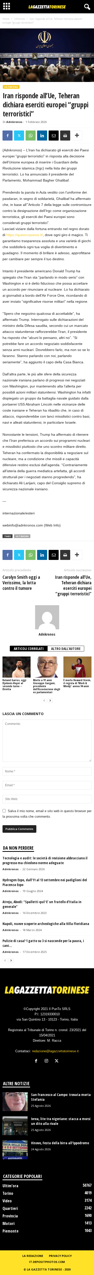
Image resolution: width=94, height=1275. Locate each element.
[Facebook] (8, 135)
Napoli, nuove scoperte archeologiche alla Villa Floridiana (46, 923)
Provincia (10, 1216)
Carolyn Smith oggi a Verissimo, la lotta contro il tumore (21, 582)
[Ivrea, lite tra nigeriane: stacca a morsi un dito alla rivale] (15, 1125)
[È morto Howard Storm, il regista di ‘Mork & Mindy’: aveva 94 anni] (77, 666)
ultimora (22, 536)
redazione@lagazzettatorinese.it (55, 1051)
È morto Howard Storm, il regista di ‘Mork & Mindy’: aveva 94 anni (77, 683)
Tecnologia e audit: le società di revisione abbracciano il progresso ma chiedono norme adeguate (45, 860)
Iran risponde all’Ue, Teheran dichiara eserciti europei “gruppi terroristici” (73, 585)
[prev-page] (44, 700)
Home (6, 19)
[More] (77, 135)
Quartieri (10, 1208)
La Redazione (32, 1256)
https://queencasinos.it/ (24, 235)
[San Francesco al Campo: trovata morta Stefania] (15, 1101)
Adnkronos (14, 122)
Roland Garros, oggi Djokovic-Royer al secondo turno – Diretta (14, 684)
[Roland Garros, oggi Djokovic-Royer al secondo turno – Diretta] (17, 666)
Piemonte (11, 1231)
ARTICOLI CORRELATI (29, 648)
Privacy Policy (60, 1256)
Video (7, 1201)
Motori (9, 1223)
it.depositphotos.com (47, 1262)
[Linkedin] (42, 135)
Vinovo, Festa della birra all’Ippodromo (60, 1142)
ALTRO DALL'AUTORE (65, 648)
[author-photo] (47, 617)
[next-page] (50, 700)
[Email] (54, 135)
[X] (19, 135)
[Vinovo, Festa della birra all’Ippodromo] (15, 1149)
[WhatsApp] (31, 135)
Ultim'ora (19, 19)
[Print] (65, 135)
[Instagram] (47, 1061)
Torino (8, 1193)
